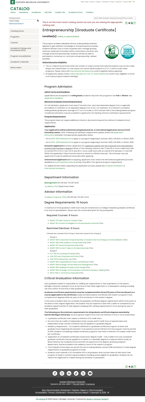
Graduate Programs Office (55, 197)
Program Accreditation (21, 56)
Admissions (23, 12)
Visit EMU (48, 12)
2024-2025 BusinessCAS (61, 142)
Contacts (90, 384)
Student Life (60, 12)
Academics (36, 12)
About (13, 12)
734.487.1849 (78, 384)
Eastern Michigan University (72, 382)
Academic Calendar (20, 62)
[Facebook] (55, 373)
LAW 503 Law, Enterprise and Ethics (64, 256)
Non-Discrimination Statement (56, 390)
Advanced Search (16, 23)
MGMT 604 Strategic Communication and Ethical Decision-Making (77, 270)
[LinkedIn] (69, 373)
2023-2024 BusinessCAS (61, 138)
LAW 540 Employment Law (61, 259)
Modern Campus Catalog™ (97, 399)
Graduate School (75, 12)
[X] (83, 373)
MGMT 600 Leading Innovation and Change (67, 267)
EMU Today (84, 2)
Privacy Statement (57, 392)
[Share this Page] (129, 23)
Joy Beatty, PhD (51, 186)
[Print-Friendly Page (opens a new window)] (132, 23)
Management (50, 183)
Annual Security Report (77, 392)
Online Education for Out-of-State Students (88, 74)
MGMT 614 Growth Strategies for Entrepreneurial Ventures (74, 223)
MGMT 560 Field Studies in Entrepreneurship (68, 242)
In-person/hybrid (71, 36)
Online (60, 36)
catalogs (42, 399)
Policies (75, 390)
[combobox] (115, 18)
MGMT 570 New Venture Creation (64, 220)
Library (92, 2)
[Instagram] (62, 373)
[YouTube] (90, 373)
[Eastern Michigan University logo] (30, 2)
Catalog (20, 8)
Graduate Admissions (114, 166)
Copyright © (98, 392)
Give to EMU (128, 2)
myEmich (119, 2)
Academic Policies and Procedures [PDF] (21, 49)
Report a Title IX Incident (92, 390)
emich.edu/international (65, 162)
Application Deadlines (53, 98)
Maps (98, 2)
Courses (14, 42)
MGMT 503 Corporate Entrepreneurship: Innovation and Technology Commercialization (86, 240)
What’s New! (16, 67)
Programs (15, 36)
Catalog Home (17, 31)
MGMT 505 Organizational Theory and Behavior (69, 262)
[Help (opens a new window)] (135, 23)
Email (112, 2)
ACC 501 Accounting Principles (62, 253)
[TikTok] (76, 373)
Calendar (105, 2)
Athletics (89, 12)
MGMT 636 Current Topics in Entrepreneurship (69, 248)
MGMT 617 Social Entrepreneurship (64, 245)
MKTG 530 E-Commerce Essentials (64, 273)
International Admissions (80, 71)
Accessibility (41, 392)
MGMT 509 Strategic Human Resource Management (71, 264)
